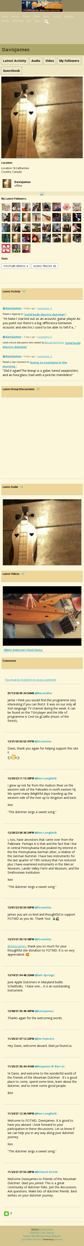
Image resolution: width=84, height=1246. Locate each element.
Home (5, 16)
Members (68, 16)
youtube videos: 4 (15, 266)
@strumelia (43, 741)
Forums (15, 16)
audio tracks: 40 (44, 266)
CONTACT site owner (42, 1232)
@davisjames (12, 308)
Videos (36, 16)
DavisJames (22, 182)
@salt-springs (44, 975)
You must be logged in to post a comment (30, 680)
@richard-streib (46, 1172)
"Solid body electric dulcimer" (44, 314)
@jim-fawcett (44, 1039)
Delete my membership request (42, 1236)
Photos (26, 16)
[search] (46, 22)
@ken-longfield (45, 778)
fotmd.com (46, 1229)
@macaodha (43, 693)
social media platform (31, 1239)
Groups (57, 16)
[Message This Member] (42, 193)
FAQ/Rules (17, 20)
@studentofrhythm (54, 342)
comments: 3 (44, 356)
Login (37, 20)
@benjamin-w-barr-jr (49, 1066)
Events (5, 20)
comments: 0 (44, 308)
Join (29, 20)
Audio (46, 16)
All (23, 291)
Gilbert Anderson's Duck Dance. (23, 650)
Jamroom (58, 1239)
